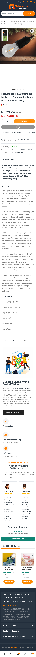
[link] (14, 556)
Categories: (5, 152)
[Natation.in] (19, 8)
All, (13, 152)
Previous (4, 502)
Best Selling (19, 152)
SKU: (2, 149)
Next (31, 502)
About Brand (9, 341)
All (8, 21)
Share (33, 133)
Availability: (5, 147)
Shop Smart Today (29, 2)
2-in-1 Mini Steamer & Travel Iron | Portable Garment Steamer (8, 568)
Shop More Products (13, 413)
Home (3, 21)
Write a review (18, 539)
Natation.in (15, 647)
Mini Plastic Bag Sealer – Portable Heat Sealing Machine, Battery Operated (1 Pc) (27, 568)
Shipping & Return (23, 341)
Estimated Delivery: (11, 140)
